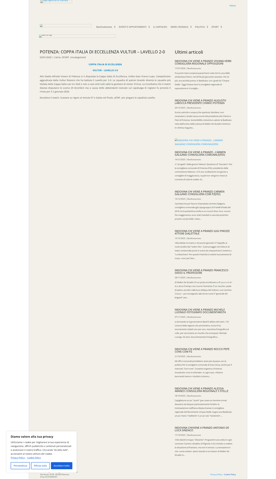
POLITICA (200, 26)
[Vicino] (73, 434)
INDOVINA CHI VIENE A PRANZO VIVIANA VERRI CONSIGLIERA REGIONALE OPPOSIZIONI (203, 62)
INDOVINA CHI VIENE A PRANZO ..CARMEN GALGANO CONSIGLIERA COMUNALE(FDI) (200, 153)
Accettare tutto (61, 465)
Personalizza (20, 465)
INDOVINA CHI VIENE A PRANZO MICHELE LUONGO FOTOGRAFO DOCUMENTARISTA (200, 311)
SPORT (215, 26)
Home (233, 5)
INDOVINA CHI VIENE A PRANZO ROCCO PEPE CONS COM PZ (202, 350)
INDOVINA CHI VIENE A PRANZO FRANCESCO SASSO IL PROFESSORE (201, 271)
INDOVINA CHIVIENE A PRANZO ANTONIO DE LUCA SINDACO (202, 429)
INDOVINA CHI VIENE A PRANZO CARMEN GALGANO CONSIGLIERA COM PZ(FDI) (199, 193)
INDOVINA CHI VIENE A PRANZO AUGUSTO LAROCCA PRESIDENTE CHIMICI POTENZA (200, 102)
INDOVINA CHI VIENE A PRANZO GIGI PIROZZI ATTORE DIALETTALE (202, 232)
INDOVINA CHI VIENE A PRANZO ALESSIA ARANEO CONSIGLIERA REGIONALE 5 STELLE (201, 390)
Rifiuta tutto (40, 465)
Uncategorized (78, 57)
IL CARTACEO (160, 26)
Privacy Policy (18, 457)
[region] (41, 452)
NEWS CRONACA (179, 26)
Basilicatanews (104, 26)
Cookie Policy (34, 457)
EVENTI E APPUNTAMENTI (132, 26)
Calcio (57, 57)
